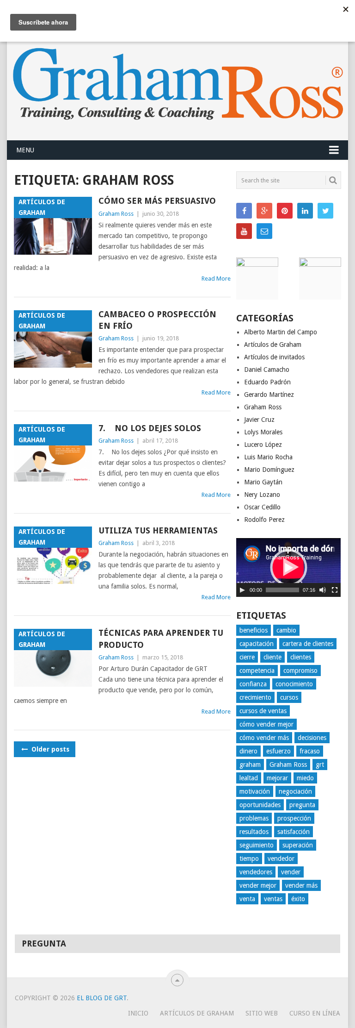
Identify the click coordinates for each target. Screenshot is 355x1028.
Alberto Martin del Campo (280, 332)
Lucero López (263, 444)
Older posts (49, 749)
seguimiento (256, 845)
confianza (253, 684)
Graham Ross (116, 213)
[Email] (264, 231)
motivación (254, 791)
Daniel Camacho (266, 369)
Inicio (138, 1013)
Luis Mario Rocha (268, 457)
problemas (254, 818)
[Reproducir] (242, 590)
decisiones (312, 737)
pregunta (302, 805)
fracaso (310, 751)
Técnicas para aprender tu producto (160, 638)
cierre (247, 657)
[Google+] (264, 211)
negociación (295, 791)
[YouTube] (244, 231)
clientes (300, 657)
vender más (301, 885)
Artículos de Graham (272, 344)
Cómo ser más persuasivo (157, 201)
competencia (257, 670)
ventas (273, 899)
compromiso (300, 670)
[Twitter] (325, 211)
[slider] (282, 590)
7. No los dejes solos (149, 428)
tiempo (249, 858)
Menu (25, 150)
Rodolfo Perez (264, 519)
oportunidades (260, 805)
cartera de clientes (307, 643)
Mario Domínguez (269, 469)
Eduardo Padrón (267, 382)
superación (297, 845)
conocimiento (294, 684)
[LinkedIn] (305, 211)
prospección (294, 818)
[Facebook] (244, 211)
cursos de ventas (263, 711)
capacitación (256, 643)
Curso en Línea (314, 1013)
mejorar (277, 778)
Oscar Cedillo (262, 507)
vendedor (281, 858)
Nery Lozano (262, 494)
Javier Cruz (259, 419)
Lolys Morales (263, 432)
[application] (288, 567)
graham (250, 764)
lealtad (248, 778)
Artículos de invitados (274, 357)
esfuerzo (278, 751)
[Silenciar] (322, 590)
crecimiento (255, 697)
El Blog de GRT (102, 998)
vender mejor (257, 885)
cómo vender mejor (266, 724)
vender (290, 872)
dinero (248, 751)
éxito (298, 899)
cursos (289, 697)
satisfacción (293, 831)
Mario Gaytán (263, 482)
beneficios (253, 630)
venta (247, 899)
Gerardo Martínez (269, 394)
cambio (286, 630)
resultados (254, 831)
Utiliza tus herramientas (158, 530)
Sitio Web (261, 1013)
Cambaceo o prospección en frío (157, 320)
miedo (305, 778)
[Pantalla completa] (334, 590)
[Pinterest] (285, 211)
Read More (216, 278)
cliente (272, 657)
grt (320, 764)
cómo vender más (264, 737)
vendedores (255, 872)
